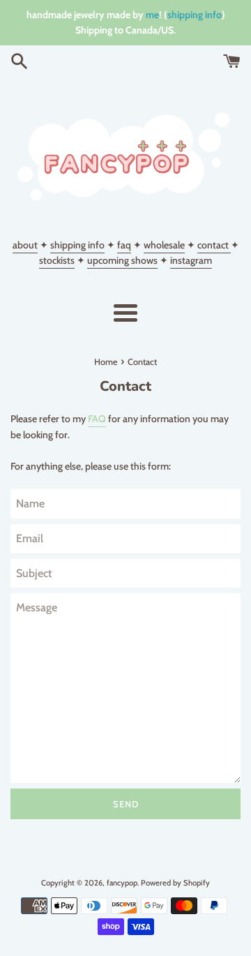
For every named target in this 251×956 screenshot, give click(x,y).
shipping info (194, 14)
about (25, 245)
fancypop (122, 883)
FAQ (97, 418)
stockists (57, 260)
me (152, 14)
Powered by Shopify (175, 883)
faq (124, 245)
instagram (191, 260)
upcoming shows (122, 260)
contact (214, 245)
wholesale (164, 245)
